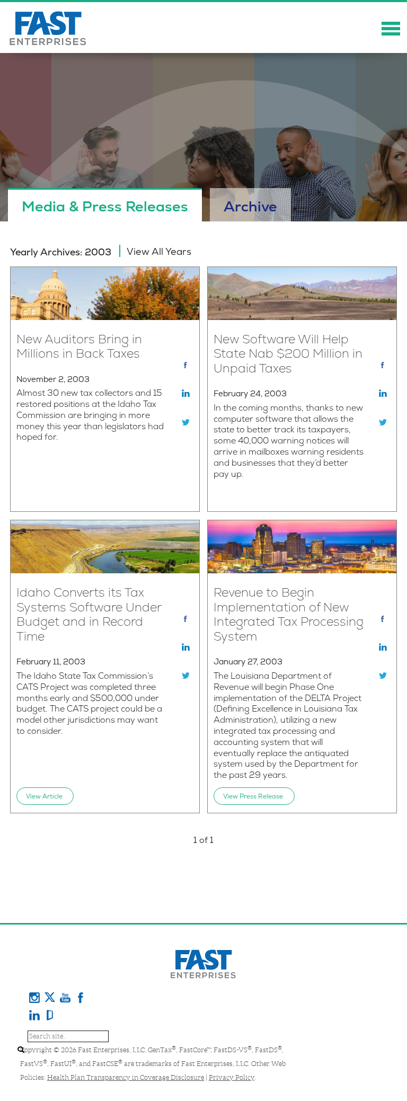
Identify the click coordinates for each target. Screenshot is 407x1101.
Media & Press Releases (105, 206)
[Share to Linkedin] (187, 393)
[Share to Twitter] (187, 421)
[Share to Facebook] (187, 365)
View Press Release (253, 796)
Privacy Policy (231, 1077)
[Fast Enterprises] (48, 27)
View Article (44, 796)
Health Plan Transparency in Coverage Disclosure (125, 1077)
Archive (250, 206)
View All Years (159, 251)
